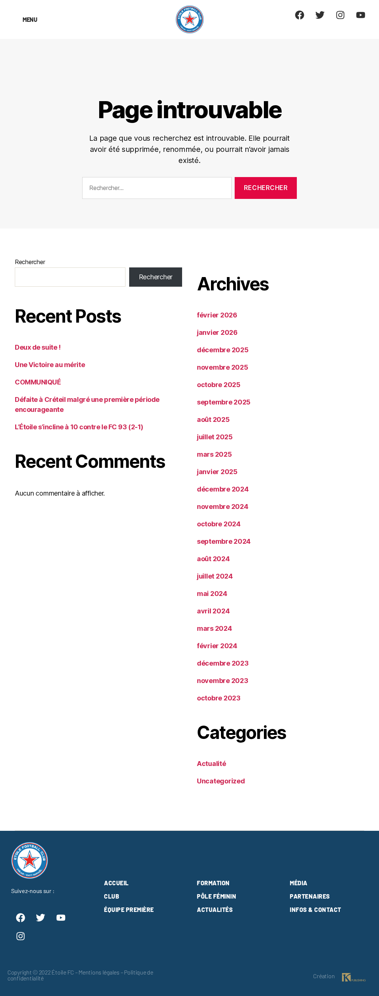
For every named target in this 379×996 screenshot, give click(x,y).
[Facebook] (300, 15)
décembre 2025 (223, 350)
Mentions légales (99, 972)
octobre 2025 (219, 385)
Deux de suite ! (37, 347)
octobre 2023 (219, 698)
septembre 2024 (224, 541)
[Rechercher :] (155, 189)
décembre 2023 (223, 663)
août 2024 (213, 559)
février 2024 (217, 646)
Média (299, 882)
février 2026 (217, 315)
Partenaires (310, 896)
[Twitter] (320, 15)
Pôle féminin (216, 896)
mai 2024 (212, 593)
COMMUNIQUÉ (38, 382)
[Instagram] (340, 15)
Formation (213, 882)
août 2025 (213, 419)
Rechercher (30, 262)
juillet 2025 (215, 437)
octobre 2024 (219, 524)
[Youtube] (360, 15)
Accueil (116, 882)
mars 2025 (214, 454)
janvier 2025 (217, 472)
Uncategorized (221, 781)
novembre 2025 (222, 367)
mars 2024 (214, 628)
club (111, 896)
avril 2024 (213, 611)
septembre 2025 (224, 402)
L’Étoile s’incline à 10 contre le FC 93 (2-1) (79, 427)
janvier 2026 (217, 332)
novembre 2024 (222, 506)
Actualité (211, 763)
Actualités (215, 909)
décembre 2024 (223, 489)
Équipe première (129, 909)
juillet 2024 (215, 576)
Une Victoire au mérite (50, 365)
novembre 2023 (222, 680)
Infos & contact (315, 909)
